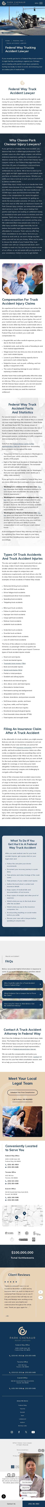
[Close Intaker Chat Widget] (42, 1450)
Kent (22, 1415)
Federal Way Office (22, 1345)
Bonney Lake (22, 1425)
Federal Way (18, 40)
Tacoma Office (22, 1362)
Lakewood (22, 1419)
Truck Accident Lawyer (16, 43)
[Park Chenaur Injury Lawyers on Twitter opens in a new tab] (26, 1432)
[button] (4, 1496)
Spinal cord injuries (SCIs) (13, 670)
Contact (36, 1057)
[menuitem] (11, 1432)
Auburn (22, 1422)
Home (7, 40)
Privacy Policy (22, 1453)
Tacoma (22, 1408)
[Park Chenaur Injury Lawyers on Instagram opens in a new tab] (11, 1432)
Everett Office (22, 1378)
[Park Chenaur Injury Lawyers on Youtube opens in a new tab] (33, 1432)
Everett (22, 1412)
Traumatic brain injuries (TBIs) (15, 663)
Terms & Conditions (22, 1450)
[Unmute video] (9, 1475)
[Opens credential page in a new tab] (9, 1233)
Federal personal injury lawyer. (24, 1049)
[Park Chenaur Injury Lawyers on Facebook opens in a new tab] (18, 1432)
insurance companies (24, 747)
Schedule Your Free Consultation (22, 1092)
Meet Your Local (22, 1081)
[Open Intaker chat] (22, 1498)
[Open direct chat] (39, 1450)
